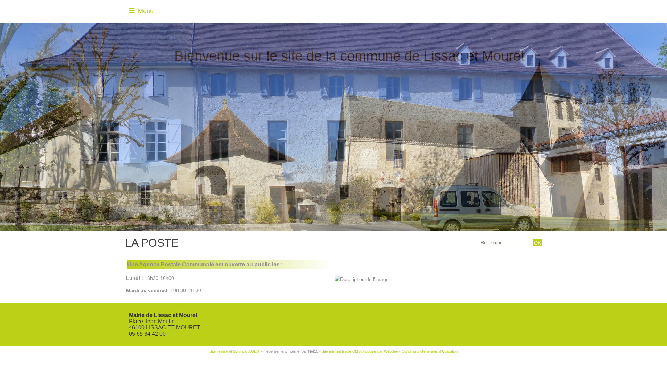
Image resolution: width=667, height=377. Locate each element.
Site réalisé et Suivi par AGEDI (234, 351)
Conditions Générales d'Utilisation (430, 351)
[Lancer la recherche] (537, 242)
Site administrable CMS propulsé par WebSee (360, 351)
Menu (146, 11)
